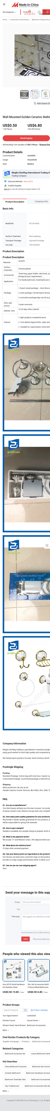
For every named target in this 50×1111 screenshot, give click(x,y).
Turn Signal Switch (10, 1015)
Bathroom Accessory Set (15, 1053)
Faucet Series (32, 1020)
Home (5, 19)
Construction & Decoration (19, 19)
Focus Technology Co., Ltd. (34, 1100)
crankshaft (31, 1015)
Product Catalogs (40, 1010)
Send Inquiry (26, 138)
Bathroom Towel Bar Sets (15, 1079)
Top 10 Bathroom (12, 1086)
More (5, 1091)
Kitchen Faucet (9, 1020)
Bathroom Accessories (36, 1025)
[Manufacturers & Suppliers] (25, 4)
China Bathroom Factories (16, 1066)
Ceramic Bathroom (12, 1073)
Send (25, 939)
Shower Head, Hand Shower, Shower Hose (15, 1025)
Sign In (7, 189)
